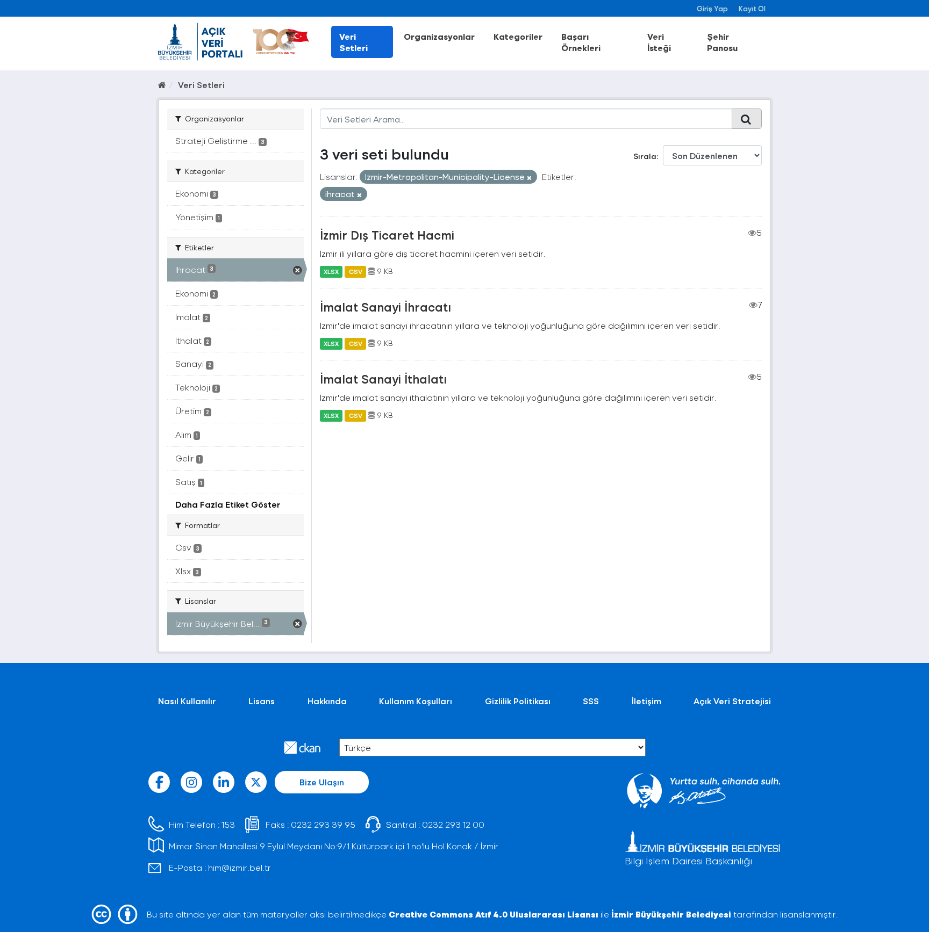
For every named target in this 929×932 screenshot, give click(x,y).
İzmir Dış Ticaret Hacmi (387, 235)
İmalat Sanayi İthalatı (383, 379)
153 (228, 824)
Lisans (261, 700)
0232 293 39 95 (323, 824)
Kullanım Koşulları (415, 700)
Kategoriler (518, 36)
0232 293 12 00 (453, 824)
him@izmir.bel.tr (239, 867)
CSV (355, 271)
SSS (591, 700)
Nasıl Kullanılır (187, 700)
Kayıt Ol (752, 8)
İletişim (646, 700)
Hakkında (327, 700)
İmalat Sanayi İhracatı (385, 307)
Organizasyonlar (439, 36)
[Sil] (529, 178)
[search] (747, 119)
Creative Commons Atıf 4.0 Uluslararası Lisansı (493, 914)
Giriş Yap (712, 8)
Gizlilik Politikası (518, 700)
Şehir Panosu (722, 42)
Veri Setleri (353, 42)
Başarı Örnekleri (581, 42)
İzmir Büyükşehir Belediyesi (671, 914)
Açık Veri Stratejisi (732, 700)
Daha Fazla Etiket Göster (228, 504)
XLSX (331, 271)
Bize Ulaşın (321, 781)
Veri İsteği (659, 42)
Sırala (644, 156)
